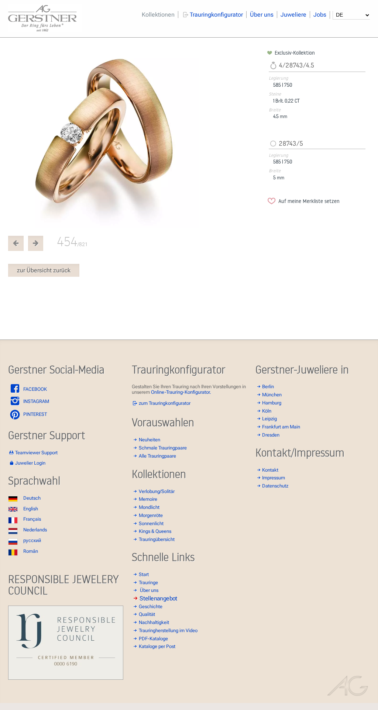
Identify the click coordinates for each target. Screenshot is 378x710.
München (272, 394)
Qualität (147, 614)
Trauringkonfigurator (216, 14)
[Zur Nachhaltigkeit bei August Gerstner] (65, 678)
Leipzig (269, 418)
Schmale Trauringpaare (163, 448)
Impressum (273, 477)
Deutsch (32, 498)
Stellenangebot (158, 598)
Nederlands (35, 529)
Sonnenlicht (151, 523)
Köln (266, 411)
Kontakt (270, 470)
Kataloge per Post (157, 646)
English (30, 508)
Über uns (262, 14)
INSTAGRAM (35, 401)
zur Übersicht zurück (44, 270)
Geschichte (150, 606)
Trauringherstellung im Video (168, 630)
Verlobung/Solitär (157, 491)
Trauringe (148, 582)
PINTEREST (34, 414)
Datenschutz (275, 486)
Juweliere (293, 14)
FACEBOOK (34, 389)
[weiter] (136, 138)
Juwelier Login (30, 463)
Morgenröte (151, 515)
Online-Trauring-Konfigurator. (181, 392)
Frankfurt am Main (281, 427)
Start (144, 574)
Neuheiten (149, 439)
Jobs (319, 14)
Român (30, 551)
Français (32, 519)
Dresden (270, 435)
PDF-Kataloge (153, 638)
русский (32, 540)
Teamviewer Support (36, 452)
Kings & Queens (155, 531)
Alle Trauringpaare (157, 456)
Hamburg (271, 403)
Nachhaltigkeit (154, 622)
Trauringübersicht (157, 539)
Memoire (148, 499)
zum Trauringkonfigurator (164, 403)
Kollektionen (158, 14)
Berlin (268, 386)
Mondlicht (149, 507)
